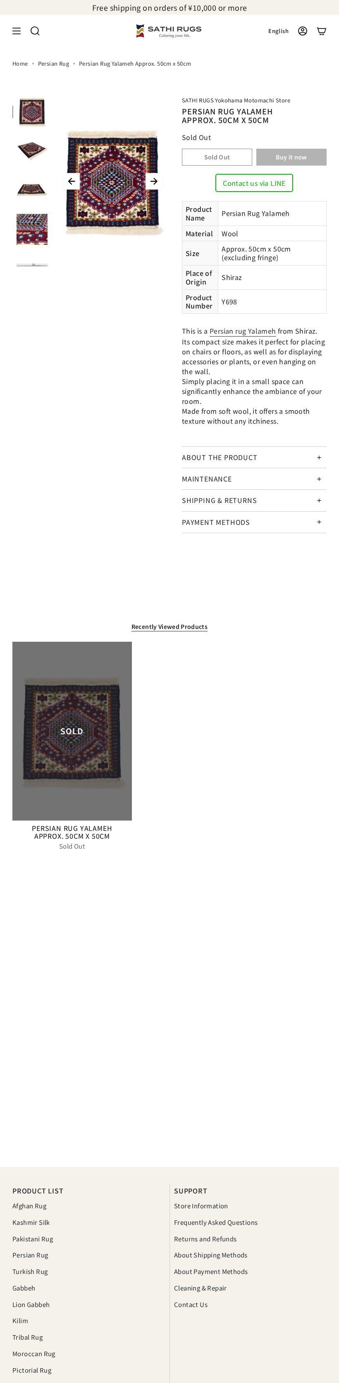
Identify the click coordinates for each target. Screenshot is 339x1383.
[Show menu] (16, 31)
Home (20, 63)
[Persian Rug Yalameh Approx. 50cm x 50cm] (72, 731)
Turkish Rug (30, 1271)
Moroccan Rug (33, 1353)
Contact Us (191, 1304)
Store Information (201, 1205)
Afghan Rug (29, 1205)
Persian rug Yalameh (243, 331)
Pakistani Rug (32, 1238)
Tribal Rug (27, 1337)
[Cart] (321, 31)
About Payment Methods (211, 1271)
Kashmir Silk (31, 1222)
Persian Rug (53, 63)
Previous (71, 181)
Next (154, 181)
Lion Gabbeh (31, 1304)
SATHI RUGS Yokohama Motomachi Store (236, 100)
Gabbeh (23, 1287)
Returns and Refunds (205, 1238)
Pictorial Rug (31, 1370)
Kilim (20, 1320)
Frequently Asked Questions (216, 1222)
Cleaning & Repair (200, 1287)
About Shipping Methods (211, 1254)
